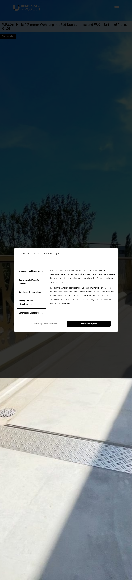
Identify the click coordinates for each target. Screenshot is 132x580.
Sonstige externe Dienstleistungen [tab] (26, 302)
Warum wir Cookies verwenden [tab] (31, 271)
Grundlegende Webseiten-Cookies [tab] (30, 281)
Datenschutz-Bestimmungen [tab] (31, 313)
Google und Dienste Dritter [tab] (30, 292)
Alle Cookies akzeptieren (88, 324)
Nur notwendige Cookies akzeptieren (44, 324)
